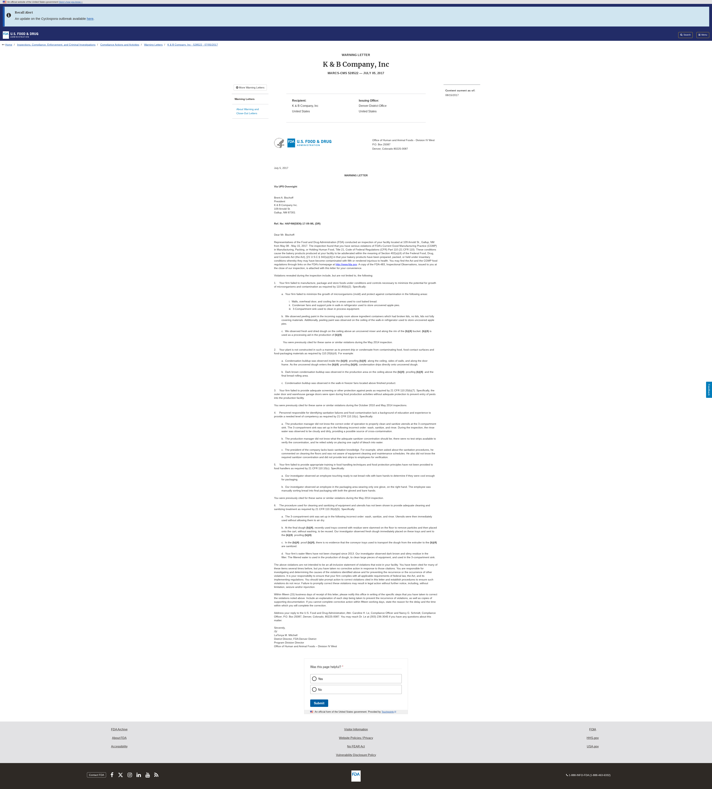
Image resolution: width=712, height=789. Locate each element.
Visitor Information (356, 729)
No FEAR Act (356, 746)
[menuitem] (462, 94)
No (320, 689)
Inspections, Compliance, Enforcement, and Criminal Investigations (56, 44)
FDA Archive (119, 729)
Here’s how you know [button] (70, 2)
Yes (320, 678)
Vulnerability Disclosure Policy (356, 755)
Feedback (709, 390)
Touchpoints (388, 712)
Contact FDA (96, 774)
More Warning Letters (251, 87)
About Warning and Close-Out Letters (247, 111)
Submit (319, 703)
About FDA (119, 738)
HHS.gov (593, 738)
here (90, 19)
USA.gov (593, 746)
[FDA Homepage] (20, 34)
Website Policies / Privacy (356, 738)
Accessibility (119, 746)
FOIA (592, 729)
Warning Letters (153, 44)
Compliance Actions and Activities (119, 44)
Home (8, 44)
